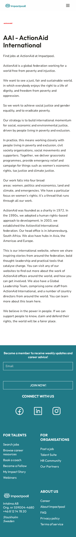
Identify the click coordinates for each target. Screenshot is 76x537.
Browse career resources (13, 452)
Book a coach (12, 460)
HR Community (50, 460)
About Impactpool (52, 507)
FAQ (43, 512)
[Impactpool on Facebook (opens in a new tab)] (19, 416)
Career (45, 501)
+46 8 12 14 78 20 (15, 511)
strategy (15, 120)
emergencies (30, 190)
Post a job (47, 449)
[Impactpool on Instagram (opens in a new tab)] (56, 416)
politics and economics (40, 185)
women (17, 185)
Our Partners (49, 466)
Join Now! (38, 385)
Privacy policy (50, 518)
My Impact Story (14, 472)
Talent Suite (48, 455)
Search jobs (11, 444)
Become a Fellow (15, 466)
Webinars (10, 477)
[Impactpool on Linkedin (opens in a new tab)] (38, 416)
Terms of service (51, 524)
